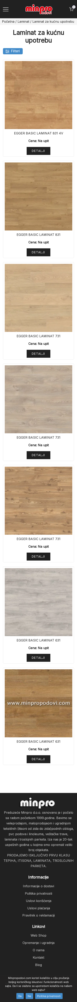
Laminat (23, 21)
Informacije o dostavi (38, 886)
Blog (38, 965)
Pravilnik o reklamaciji (38, 915)
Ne (29, 996)
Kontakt (38, 957)
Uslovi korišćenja (38, 901)
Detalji (38, 151)
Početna (8, 21)
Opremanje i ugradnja (38, 943)
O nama (38, 950)
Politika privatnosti (38, 893)
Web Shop (38, 935)
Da (20, 996)
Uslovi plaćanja (38, 908)
